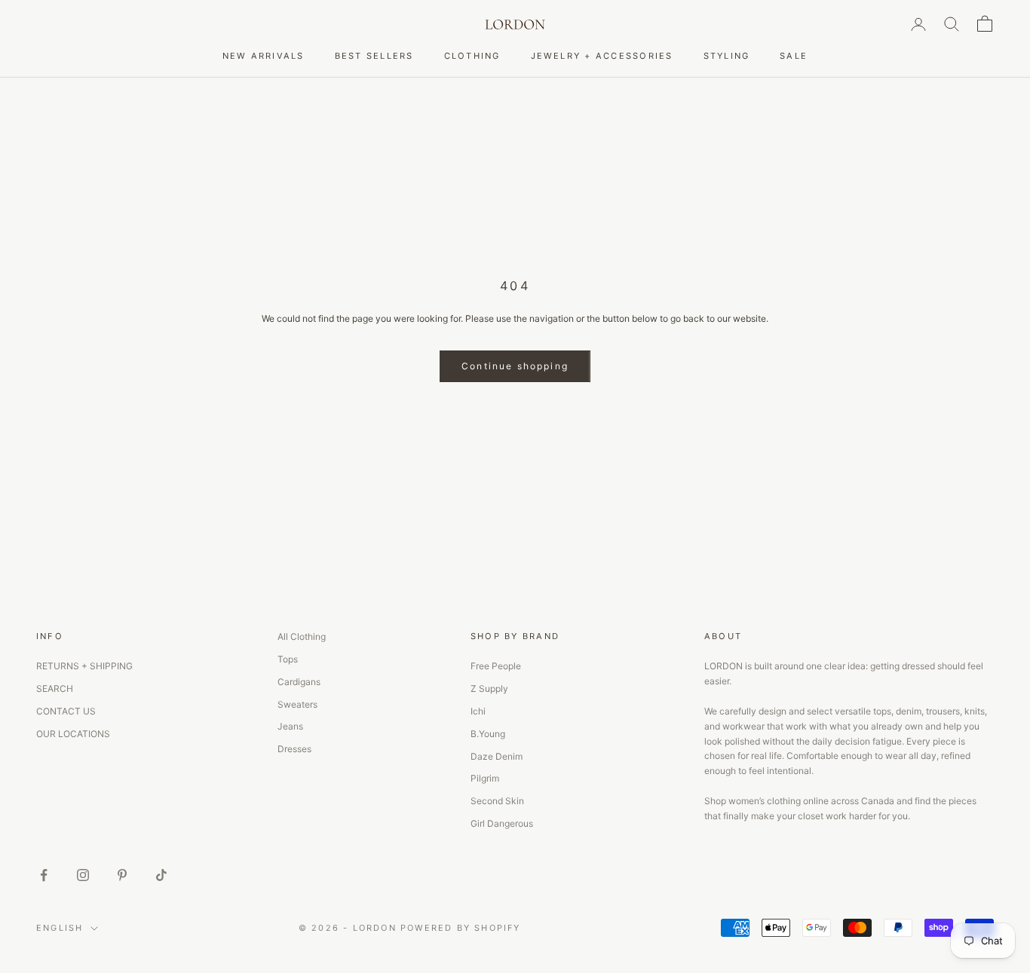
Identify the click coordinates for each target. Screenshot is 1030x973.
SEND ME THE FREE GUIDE (645, 570)
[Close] (756, 362)
